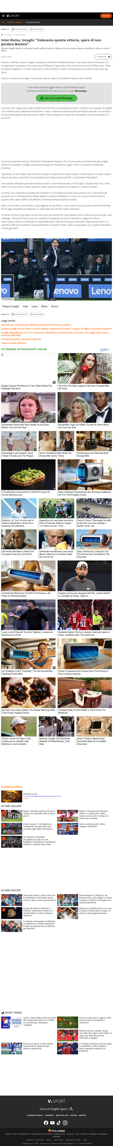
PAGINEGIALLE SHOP (38, 1134)
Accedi (106, 16)
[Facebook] (46, 1124)
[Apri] (3, 15)
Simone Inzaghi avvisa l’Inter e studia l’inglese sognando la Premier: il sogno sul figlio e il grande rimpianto (56, 328)
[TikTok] (59, 1124)
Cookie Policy (58, 1140)
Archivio (82, 1115)
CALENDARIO (33, 22)
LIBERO (8, 1134)
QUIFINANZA (93, 1134)
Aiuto (85, 1140)
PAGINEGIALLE (24, 1134)
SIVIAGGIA (84, 1134)
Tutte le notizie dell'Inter (13, 343)
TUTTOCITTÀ (70, 1134)
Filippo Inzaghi (10, 306)
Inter (25, 306)
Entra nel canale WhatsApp (58, 98)
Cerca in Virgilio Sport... (54, 1109)
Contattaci (49, 1115)
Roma (54, 306)
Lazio (35, 306)
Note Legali (39, 1140)
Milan (44, 306)
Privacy (48, 1140)
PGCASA (50, 1134)
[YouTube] (52, 1124)
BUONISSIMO (102, 1134)
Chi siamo (29, 1140)
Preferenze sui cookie (73, 1140)
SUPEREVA (56, 1136)
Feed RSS (73, 1115)
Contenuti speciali (35, 1115)
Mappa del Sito (62, 1115)
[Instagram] (65, 1124)
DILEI (77, 1134)
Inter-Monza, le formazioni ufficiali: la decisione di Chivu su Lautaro (36, 324)
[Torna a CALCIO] (3, 22)
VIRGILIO (15, 1134)
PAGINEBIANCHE (59, 1134)
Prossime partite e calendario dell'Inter (21, 339)
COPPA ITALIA (20, 35)
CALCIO (9, 35)
